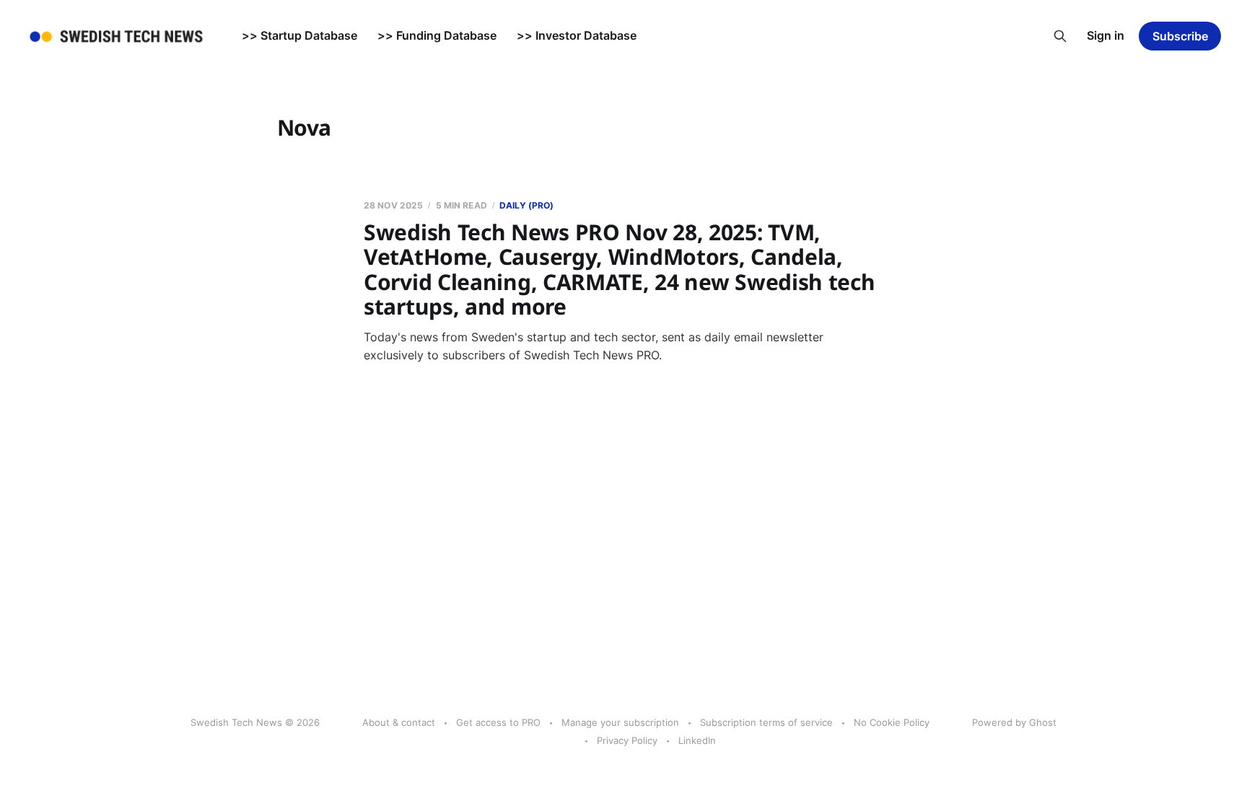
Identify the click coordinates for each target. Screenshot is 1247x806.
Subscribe (1180, 36)
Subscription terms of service (766, 722)
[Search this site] (1060, 36)
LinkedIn (697, 740)
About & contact (398, 722)
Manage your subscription (620, 722)
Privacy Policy (627, 740)
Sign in (1105, 35)
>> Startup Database (299, 35)
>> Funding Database (436, 35)
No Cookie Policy (891, 722)
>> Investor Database (576, 35)
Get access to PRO (498, 722)
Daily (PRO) (526, 205)
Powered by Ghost (1014, 722)
